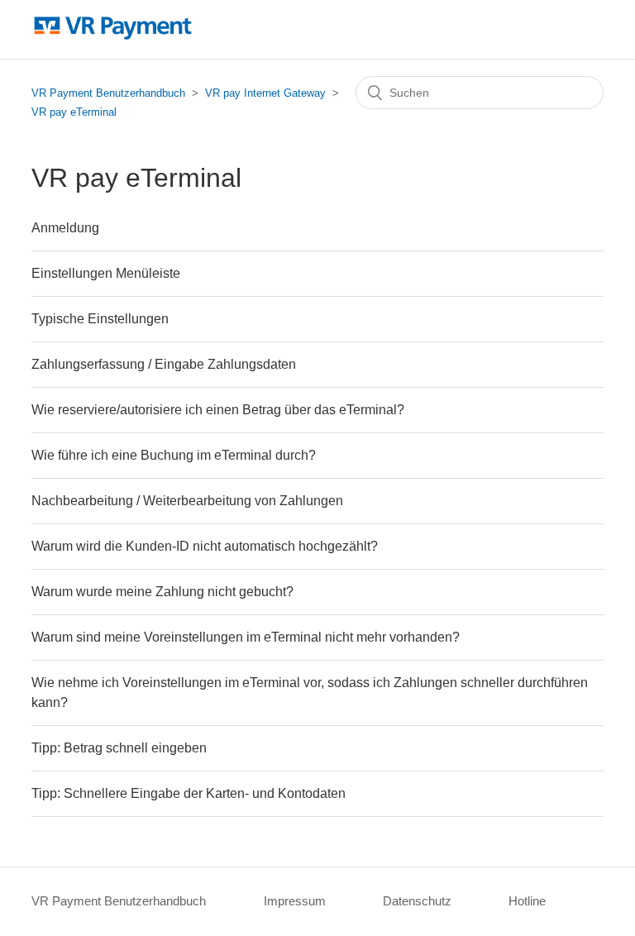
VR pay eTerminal (74, 112)
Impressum (295, 901)
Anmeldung (65, 228)
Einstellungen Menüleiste (105, 273)
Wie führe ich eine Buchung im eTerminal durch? (173, 455)
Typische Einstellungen (100, 319)
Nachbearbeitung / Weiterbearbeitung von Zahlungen (187, 501)
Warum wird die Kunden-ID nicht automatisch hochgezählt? (204, 546)
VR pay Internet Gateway (265, 93)
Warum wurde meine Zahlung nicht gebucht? (162, 592)
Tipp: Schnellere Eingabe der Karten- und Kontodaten (188, 793)
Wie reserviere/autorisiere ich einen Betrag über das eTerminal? (217, 410)
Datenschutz (417, 901)
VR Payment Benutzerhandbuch (108, 93)
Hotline (527, 901)
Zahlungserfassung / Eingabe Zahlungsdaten (163, 364)
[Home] (112, 38)
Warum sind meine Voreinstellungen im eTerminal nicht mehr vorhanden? (245, 637)
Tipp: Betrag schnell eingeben (119, 748)
